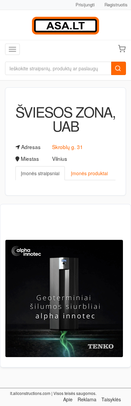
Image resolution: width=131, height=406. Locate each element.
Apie (68, 399)
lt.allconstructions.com (30, 393)
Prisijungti (85, 4)
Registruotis (116, 4)
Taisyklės (111, 399)
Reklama (87, 399)
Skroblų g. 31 (67, 146)
